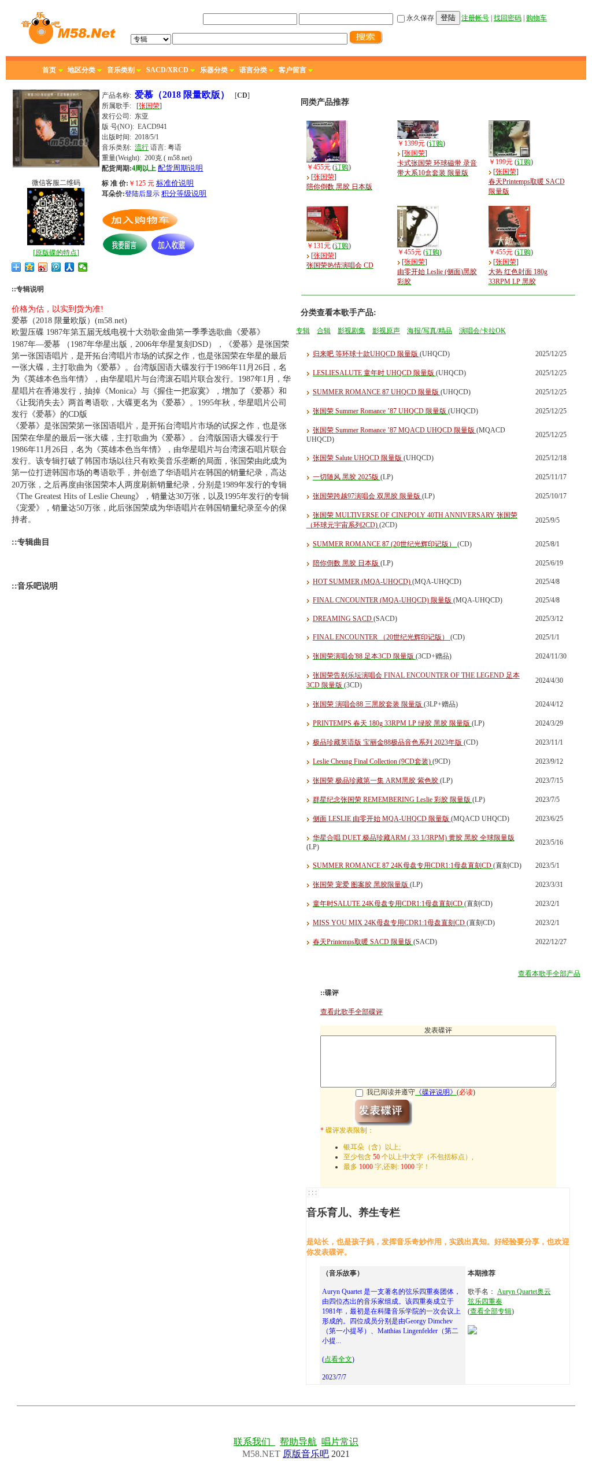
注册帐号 (475, 18)
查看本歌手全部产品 (549, 974)
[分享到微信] (83, 267)
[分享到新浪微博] (43, 267)
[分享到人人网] (70, 267)
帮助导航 (298, 1442)
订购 (342, 167)
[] (56, 253)
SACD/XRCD (167, 70)
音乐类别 (121, 70)
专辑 (303, 331)
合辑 (324, 331)
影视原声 (386, 331)
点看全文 (338, 1359)
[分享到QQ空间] (30, 267)
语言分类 (253, 70)
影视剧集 (351, 331)
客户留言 (292, 70)
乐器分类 (214, 70)
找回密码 (507, 18)
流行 (142, 147)
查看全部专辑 (491, 1311)
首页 (49, 70)
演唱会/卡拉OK (482, 331)
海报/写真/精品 (429, 331)
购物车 (536, 18)
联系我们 (254, 1442)
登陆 (448, 17)
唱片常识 (339, 1442)
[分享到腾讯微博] (56, 267)
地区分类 (81, 70)
